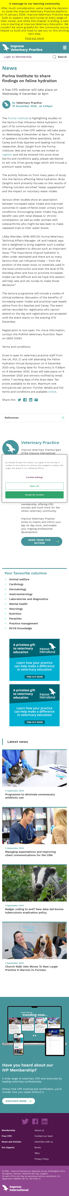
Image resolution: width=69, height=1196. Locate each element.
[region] (34, 478)
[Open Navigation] (65, 47)
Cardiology (16, 584)
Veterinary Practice (29, 102)
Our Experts (8, 1147)
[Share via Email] (36, 400)
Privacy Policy (41, 1158)
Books (37, 1147)
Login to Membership (18, 56)
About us (39, 1130)
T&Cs (37, 1153)
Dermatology (17, 589)
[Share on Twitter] (19, 400)
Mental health (18, 603)
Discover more (16, 1101)
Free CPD (7, 1136)
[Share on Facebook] (25, 400)
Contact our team (43, 1136)
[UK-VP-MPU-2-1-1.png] (34, 660)
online (51, 391)
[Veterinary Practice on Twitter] (25, 1121)
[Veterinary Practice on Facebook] (35, 1121)
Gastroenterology (20, 594)
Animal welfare (19, 579)
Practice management (23, 623)
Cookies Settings (34, 477)
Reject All (34, 486)
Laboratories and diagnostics (28, 599)
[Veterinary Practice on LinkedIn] (44, 1121)
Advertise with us (43, 1141)
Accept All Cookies (34, 494)
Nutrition (15, 613)
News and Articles (11, 1141)
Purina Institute (18, 118)
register (7, 154)
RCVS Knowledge (20, 628)
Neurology (16, 608)
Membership (8, 1130)
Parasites (15, 618)
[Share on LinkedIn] (30, 400)
